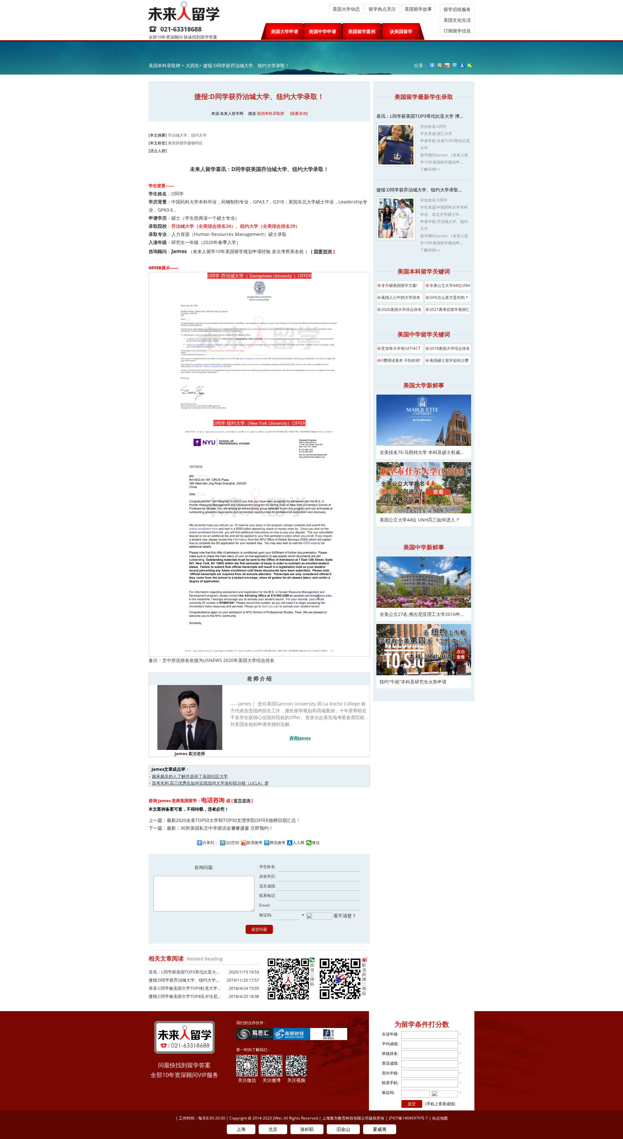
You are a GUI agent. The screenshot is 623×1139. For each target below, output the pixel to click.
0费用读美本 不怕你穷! (401, 360)
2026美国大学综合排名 (401, 309)
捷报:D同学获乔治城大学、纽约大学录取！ (246, 65)
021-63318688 (181, 29)
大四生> (194, 65)
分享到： (210, 842)
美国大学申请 (284, 31)
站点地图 (440, 1118)
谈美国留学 (401, 31)
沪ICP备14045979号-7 (408, 1118)
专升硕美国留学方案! (399, 285)
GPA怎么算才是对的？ (449, 297)
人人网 (298, 842)
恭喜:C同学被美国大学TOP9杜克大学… (185, 988)
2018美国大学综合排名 (450, 348)
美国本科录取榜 (270, 113)
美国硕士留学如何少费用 (449, 361)
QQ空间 (232, 842)
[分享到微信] (469, 65)
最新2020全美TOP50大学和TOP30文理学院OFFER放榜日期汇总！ (233, 820)
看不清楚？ (344, 915)
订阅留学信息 (457, 31)
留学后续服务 (457, 9)
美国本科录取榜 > (167, 65)
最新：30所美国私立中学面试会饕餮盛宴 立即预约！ (220, 828)
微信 (316, 842)
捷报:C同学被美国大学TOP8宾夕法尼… (185, 996)
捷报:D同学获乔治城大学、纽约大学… (184, 980)
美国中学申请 (322, 31)
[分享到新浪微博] (447, 65)
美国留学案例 (361, 31)
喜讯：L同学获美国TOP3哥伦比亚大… (184, 972)
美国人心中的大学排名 (400, 297)
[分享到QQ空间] (440, 65)
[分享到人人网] (462, 65)
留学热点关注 (382, 9)
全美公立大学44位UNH (450, 285)
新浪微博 (254, 842)
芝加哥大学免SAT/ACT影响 (401, 349)
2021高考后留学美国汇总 (450, 310)
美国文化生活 (457, 20)
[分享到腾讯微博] (455, 65)
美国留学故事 (418, 9)
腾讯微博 (277, 842)
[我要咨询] (299, 113)
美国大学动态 (346, 9)
